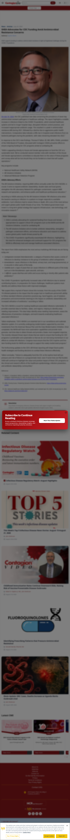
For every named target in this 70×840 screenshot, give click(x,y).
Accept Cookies (49, 836)
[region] (35, 831)
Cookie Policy (27, 832)
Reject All (62, 836)
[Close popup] (66, 412)
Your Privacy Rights (13, 836)
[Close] (67, 826)
